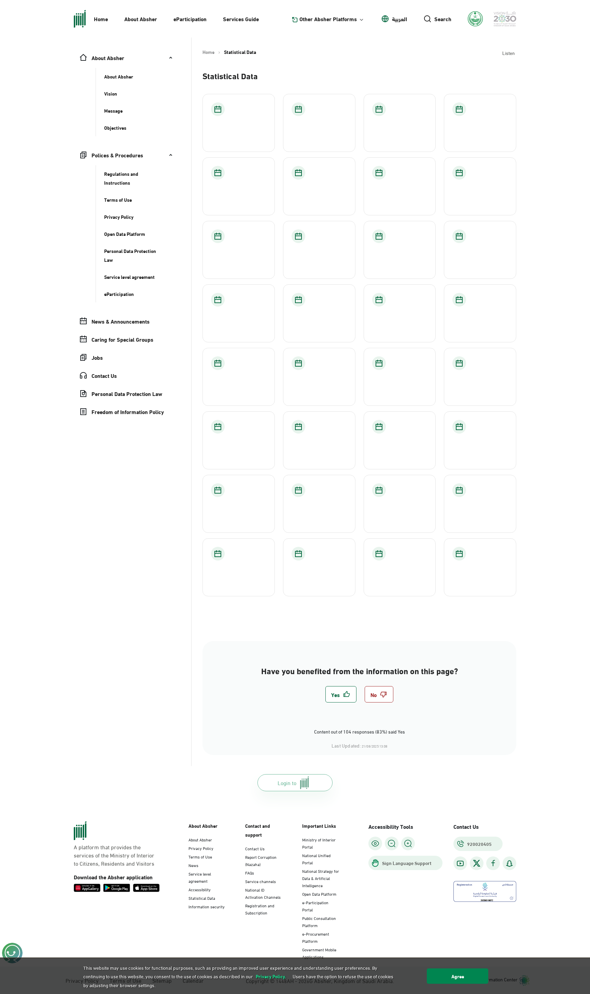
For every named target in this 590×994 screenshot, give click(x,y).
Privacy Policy (200, 848)
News (193, 865)
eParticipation (190, 19)
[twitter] (477, 863)
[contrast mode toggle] (375, 843)
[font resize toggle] (392, 843)
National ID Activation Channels (263, 893)
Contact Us (255, 848)
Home (101, 19)
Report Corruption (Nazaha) (261, 860)
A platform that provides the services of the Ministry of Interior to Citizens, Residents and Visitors (114, 855)
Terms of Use (200, 856)
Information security (206, 906)
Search (442, 19)
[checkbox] (340, 694)
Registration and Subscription (259, 908)
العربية (399, 19)
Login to (287, 782)
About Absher (140, 19)
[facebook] (493, 863)
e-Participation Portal (315, 905)
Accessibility (199, 889)
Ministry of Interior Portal (319, 843)
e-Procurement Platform (315, 937)
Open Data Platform (319, 893)
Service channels (260, 881)
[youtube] (460, 863)
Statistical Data (201, 897)
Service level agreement (199, 877)
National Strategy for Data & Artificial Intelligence (320, 878)
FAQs (249, 872)
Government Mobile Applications (319, 953)
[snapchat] (509, 863)
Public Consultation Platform (319, 921)
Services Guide (241, 19)
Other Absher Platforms (328, 19)
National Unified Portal (316, 858)
